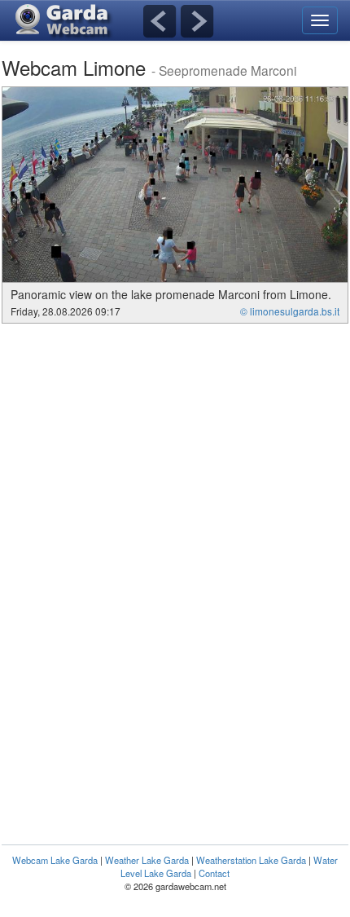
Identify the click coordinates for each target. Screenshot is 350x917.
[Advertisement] (138, 446)
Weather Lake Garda (147, 859)
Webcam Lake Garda (55, 859)
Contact (214, 873)
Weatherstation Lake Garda (251, 859)
